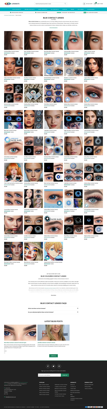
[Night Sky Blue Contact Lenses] (73, 119)
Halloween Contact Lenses (61, 384)
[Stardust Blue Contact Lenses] (53, 145)
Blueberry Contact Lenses (70, 78)
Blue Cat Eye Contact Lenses (51, 184)
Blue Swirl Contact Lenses (10, 131)
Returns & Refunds (89, 384)
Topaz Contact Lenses (89, 52)
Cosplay (64, 9)
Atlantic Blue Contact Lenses (91, 184)
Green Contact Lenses (44, 386)
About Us (72, 384)
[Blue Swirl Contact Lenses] (13, 119)
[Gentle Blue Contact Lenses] (33, 198)
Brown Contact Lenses (44, 388)
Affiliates (72, 396)
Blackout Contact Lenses (60, 388)
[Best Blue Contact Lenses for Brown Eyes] (20, 333)
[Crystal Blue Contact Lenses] (13, 198)
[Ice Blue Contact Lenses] (33, 225)
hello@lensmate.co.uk (11, 397)
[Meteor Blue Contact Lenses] (73, 93)
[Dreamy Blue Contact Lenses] (33, 93)
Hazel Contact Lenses (44, 390)
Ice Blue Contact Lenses (30, 236)
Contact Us (73, 386)
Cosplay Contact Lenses (60, 386)
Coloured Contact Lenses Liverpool (76, 399)
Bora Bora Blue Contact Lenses (51, 52)
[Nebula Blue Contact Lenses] (53, 225)
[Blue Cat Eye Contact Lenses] (53, 172)
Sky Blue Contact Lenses (30, 78)
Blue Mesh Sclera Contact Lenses (12, 263)
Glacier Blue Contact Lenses (91, 104)
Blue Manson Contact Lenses (31, 263)
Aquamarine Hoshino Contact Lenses (53, 263)
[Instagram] (59, 366)
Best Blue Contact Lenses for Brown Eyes (15, 342)
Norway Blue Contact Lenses (31, 184)
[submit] (65, 3)
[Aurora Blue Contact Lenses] (13, 225)
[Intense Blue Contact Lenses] (53, 198)
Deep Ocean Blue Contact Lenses (12, 78)
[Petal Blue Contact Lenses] (53, 93)
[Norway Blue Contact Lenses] (33, 172)
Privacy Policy (88, 386)
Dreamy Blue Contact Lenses (31, 104)
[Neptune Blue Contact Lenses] (93, 225)
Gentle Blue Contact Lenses (30, 210)
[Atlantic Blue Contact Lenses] (93, 172)
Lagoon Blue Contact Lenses (91, 78)
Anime (72, 9)
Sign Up (65, 375)
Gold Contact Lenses (44, 394)
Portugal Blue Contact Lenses (91, 210)
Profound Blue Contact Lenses (11, 52)
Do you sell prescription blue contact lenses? (41, 312)
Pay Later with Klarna (75, 392)
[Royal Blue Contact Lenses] (73, 225)
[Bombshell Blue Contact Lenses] (53, 66)
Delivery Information (75, 390)
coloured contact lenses (50, 288)
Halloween (81, 9)
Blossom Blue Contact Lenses (11, 104)
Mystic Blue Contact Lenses (30, 131)
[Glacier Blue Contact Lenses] (93, 93)
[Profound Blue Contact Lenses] (13, 40)
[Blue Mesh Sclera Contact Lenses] (13, 251)
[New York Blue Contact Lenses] (33, 40)
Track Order (73, 388)
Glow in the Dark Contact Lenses (60, 391)
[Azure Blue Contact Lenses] (73, 198)
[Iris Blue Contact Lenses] (33, 145)
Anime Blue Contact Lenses (10, 157)
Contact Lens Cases (59, 396)
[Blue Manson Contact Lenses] (33, 251)
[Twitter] (53, 366)
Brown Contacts (29, 9)
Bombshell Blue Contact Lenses (51, 78)
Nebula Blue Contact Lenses (51, 236)
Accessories (90, 9)
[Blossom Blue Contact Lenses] (13, 93)
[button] (97, 3)
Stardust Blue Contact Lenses (51, 157)
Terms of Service (88, 388)
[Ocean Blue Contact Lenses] (73, 145)
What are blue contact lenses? (37, 308)
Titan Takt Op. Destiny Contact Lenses (13, 184)
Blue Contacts (17, 9)
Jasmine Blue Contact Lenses (91, 131)
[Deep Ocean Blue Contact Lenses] (13, 66)
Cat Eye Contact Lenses (60, 394)
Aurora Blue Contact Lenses (11, 236)
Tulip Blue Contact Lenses (50, 131)
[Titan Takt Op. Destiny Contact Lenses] (13, 172)
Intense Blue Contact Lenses (51, 210)
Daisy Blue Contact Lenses (90, 157)
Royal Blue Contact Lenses (70, 236)
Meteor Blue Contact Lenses (71, 104)
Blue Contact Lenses (44, 384)
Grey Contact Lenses (44, 392)
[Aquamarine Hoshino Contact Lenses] (53, 251)
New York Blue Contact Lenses (31, 52)
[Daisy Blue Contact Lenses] (93, 145)
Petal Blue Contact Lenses (50, 104)
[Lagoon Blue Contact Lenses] (93, 66)
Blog (71, 394)
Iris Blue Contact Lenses (30, 157)
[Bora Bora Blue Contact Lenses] (53, 40)
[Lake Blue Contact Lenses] (73, 172)
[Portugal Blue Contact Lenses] (93, 198)
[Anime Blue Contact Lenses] (13, 145)
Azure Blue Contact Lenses (70, 210)
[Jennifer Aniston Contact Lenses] (53, 333)
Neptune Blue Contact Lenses (91, 236)
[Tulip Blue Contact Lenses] (53, 119)
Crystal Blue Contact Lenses (11, 210)
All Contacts (55, 9)
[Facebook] (48, 366)
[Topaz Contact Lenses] (93, 40)
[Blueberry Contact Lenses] (73, 66)
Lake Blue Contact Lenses (70, 184)
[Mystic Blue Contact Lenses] (33, 119)
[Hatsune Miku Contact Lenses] (73, 40)
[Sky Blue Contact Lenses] (33, 66)
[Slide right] (4, 353)
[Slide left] (4, 349)
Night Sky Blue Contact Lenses (71, 131)
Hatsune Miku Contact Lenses (71, 52)
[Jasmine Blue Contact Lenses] (93, 119)
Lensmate (12, 3)
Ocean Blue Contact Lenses (70, 157)
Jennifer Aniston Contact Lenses (46, 342)
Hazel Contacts (42, 9)
